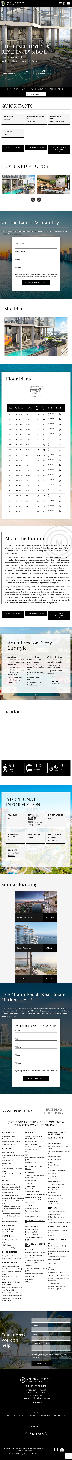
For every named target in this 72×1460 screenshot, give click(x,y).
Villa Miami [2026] (31, 1163)
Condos (25, 1416)
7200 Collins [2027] (31, 1226)
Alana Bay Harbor (8, 1152)
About (40, 89)
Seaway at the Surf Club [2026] (58, 1275)
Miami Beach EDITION (32, 1217)
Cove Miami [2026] (31, 1144)
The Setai (28, 1266)
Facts (9, 89)
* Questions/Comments (40, 1343)
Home (8, 1416)
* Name (18, 1047)
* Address (19, 1031)
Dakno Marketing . (33, 1454)
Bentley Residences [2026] (57, 1246)
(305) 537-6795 (36, 1395)
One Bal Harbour (8, 1139)
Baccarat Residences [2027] (11, 1187)
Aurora (50, 1243)
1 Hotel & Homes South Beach (35, 1253)
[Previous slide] (33, 199)
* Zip (17, 1039)
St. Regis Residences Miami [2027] (13, 1198)
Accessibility (29, 1450)
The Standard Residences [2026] (59, 1222)
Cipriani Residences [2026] (11, 1190)
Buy (14, 1416)
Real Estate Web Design (16, 1454)
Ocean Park (52, 1173)
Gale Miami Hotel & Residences (12, 1287)
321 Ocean (51, 1141)
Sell (19, 1416)
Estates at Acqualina (55, 1249)
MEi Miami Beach (30, 1189)
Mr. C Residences (8, 1229)
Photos (17, 89)
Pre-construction (44, 1416)
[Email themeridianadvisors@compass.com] (60, 3)
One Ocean (52, 1176)
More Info (60, 89)
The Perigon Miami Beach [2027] (36, 1194)
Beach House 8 (30, 1203)
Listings (25, 89)
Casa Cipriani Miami (31, 1208)
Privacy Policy (20, 1450)
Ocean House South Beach (57, 1170)
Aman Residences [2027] (33, 1200)
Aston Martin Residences (10, 1266)
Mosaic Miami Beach (32, 1191)
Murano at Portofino (55, 1168)
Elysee (27, 1155)
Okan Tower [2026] (8, 1290)
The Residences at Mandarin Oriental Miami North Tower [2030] (11, 1208)
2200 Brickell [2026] (8, 1184)
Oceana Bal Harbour (9, 1136)
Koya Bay (51, 1235)
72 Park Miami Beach (32, 1229)
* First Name (20, 243)
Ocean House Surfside (55, 1273)
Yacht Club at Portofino (56, 1184)
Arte (49, 1267)
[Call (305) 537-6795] (64, 3)
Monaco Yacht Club (31, 1235)
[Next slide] (39, 199)
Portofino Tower (53, 1179)
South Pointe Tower (54, 1182)
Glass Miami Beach (54, 1157)
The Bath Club (30, 1186)
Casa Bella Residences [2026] (12, 1269)
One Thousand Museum (10, 1293)
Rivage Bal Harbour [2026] (11, 1142)
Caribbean (28, 1205)
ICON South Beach (54, 1159)
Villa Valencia (6, 1245)
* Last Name (20, 251)
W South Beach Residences (34, 1274)
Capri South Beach (54, 1195)
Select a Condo (33, 94)
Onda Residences (8, 1166)
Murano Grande (53, 1165)
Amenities (49, 89)
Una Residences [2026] (9, 1221)
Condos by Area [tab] (18, 1111)
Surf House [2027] (54, 1283)
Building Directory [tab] (54, 1111)
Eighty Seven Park (31, 1232)
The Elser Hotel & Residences (12, 1295)
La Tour (27, 1214)
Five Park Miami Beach (55, 1198)
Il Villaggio (28, 1282)
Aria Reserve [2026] (31, 1141)
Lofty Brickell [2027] (8, 1192)
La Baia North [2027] (9, 1160)
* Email (18, 259)
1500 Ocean (29, 1279)
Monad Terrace (53, 1201)
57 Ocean (28, 1183)
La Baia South (6, 1163)
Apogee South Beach (55, 1143)
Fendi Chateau (53, 1270)
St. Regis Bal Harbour (9, 1144)
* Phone (18, 267)
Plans (33, 89)
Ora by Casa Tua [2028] (10, 1195)
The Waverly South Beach (57, 1204)
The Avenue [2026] (8, 1248)
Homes (33, 1416)
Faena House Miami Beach (34, 1211)
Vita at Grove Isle (8, 1232)
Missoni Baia (29, 1152)
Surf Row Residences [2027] (57, 1286)
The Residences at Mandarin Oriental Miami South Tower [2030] (11, 1216)
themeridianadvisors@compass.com (36, 1398)
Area (54, 1416)
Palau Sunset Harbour (55, 1190)
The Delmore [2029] (55, 1289)
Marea (50, 1162)
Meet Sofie (62, 1416)
